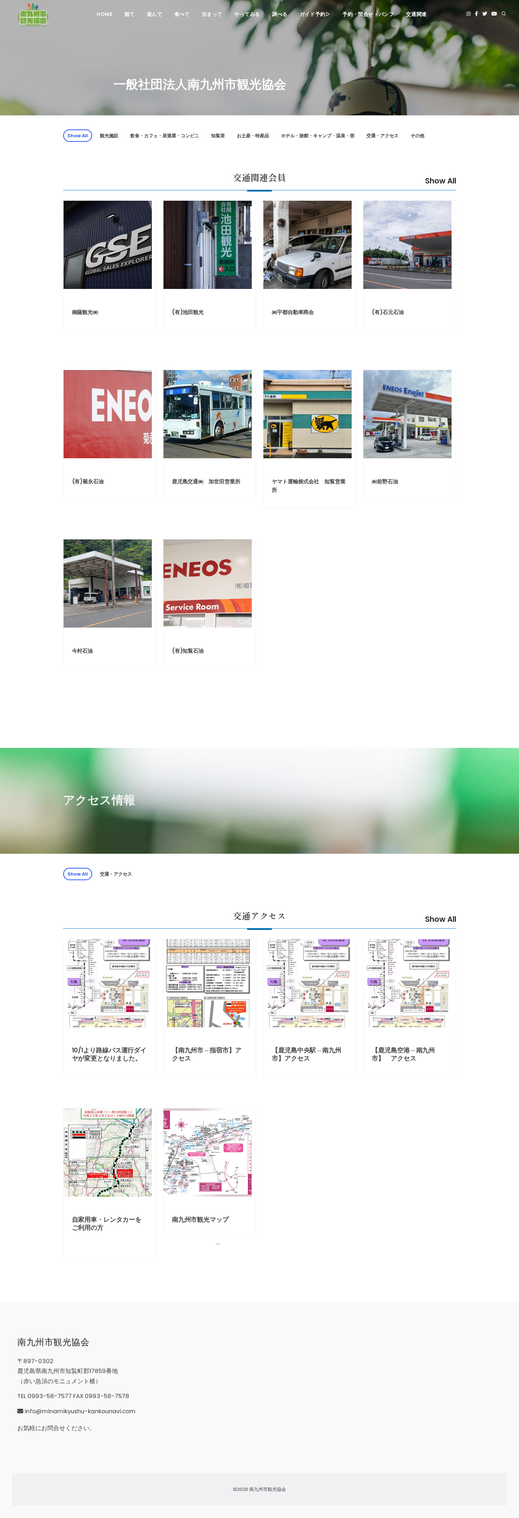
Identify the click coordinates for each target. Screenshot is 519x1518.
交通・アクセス (382, 135)
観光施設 (109, 135)
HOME (104, 14)
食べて (182, 14)
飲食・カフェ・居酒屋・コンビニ (164, 135)
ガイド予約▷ (315, 14)
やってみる (247, 14)
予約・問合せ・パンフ (368, 14)
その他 (417, 135)
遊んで (154, 14)
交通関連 (416, 14)
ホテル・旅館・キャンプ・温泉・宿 (317, 135)
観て (130, 14)
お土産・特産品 (253, 135)
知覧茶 (218, 135)
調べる (280, 14)
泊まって (212, 14)
